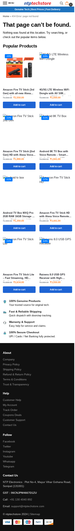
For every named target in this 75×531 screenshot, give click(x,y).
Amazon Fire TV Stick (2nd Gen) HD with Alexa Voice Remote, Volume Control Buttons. (19, 153)
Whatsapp (9, 461)
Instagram (9, 451)
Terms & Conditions (15, 379)
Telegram (8, 466)
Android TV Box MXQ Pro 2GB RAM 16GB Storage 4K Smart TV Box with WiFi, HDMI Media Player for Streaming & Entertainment (19, 214)
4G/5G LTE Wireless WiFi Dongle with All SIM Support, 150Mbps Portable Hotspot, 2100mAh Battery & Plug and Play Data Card (55, 91)
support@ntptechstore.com (27, 506)
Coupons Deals (12, 414)
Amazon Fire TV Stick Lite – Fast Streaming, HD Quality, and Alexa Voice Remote (18, 276)
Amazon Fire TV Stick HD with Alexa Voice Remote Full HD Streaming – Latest (55, 214)
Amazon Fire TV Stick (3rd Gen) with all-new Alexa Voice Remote (18, 91)
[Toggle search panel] (61, 3)
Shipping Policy (12, 369)
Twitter (7, 446)
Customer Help (12, 399)
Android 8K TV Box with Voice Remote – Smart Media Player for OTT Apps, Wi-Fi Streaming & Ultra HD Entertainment (54, 153)
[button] (67, 3)
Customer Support (14, 419)
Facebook (9, 441)
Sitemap (35, 514)
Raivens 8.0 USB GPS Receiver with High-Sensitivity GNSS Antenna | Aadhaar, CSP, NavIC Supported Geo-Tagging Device (55, 276)
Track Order (10, 409)
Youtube (8, 456)
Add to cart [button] (19, 105)
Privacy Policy (11, 364)
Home (6, 16)
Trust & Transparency (16, 384)
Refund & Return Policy (17, 374)
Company (9, 359)
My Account (10, 404)
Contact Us (9, 424)
